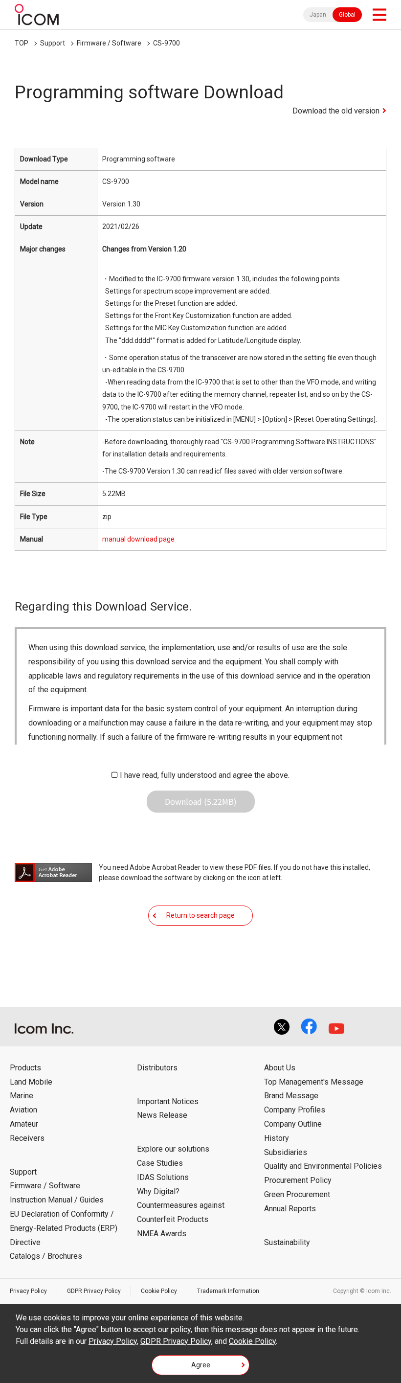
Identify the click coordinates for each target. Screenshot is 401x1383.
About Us (279, 1067)
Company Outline (293, 1124)
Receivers (27, 1138)
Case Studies (160, 1163)
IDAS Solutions (163, 1177)
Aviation (23, 1109)
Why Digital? (158, 1191)
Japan (318, 14)
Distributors (157, 1067)
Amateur (24, 1124)
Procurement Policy (298, 1180)
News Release (162, 1115)
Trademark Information (228, 1291)
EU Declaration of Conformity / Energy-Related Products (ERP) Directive (63, 1228)
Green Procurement (297, 1194)
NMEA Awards (161, 1233)
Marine (21, 1095)
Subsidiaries (285, 1152)
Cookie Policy (159, 1291)
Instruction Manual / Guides (57, 1199)
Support (52, 43)
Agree (200, 1365)
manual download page (138, 539)
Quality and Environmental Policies (323, 1166)
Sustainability (287, 1242)
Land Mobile (31, 1082)
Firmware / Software (109, 43)
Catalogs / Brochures (46, 1256)
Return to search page (200, 915)
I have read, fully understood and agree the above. (205, 775)
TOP (21, 43)
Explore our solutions (173, 1149)
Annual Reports (290, 1208)
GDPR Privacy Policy (94, 1291)
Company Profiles (294, 1109)
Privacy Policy (28, 1291)
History (276, 1138)
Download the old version (335, 110)
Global (347, 14)
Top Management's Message (313, 1082)
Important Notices (168, 1101)
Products (25, 1067)
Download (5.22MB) (201, 801)
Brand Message (291, 1095)
